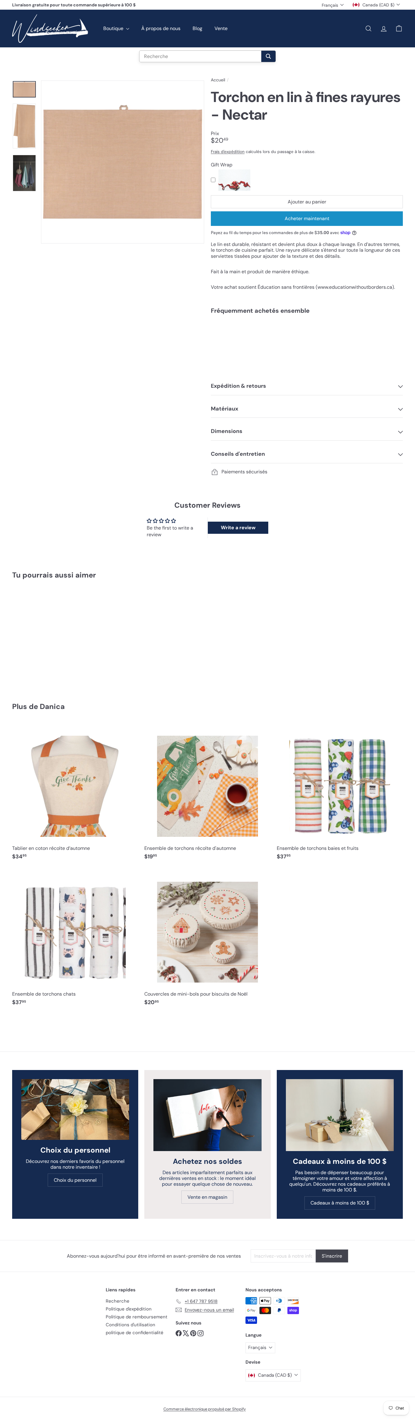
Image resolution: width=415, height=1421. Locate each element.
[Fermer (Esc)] (299, 654)
